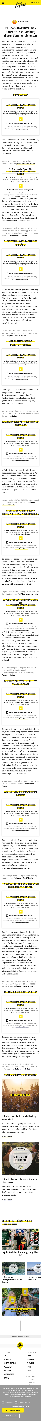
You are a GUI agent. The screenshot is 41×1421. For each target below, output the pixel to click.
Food (6, 1356)
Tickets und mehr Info (29, 594)
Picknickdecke (8, 765)
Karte (6, 1378)
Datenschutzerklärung (21, 130)
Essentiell (9, 1402)
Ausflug (7, 1359)
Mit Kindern (9, 1374)
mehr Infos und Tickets (26, 164)
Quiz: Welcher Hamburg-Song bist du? (20, 1254)
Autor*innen (30, 1376)
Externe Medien (24, 1402)
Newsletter (30, 1379)
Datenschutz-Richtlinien (23, 1396)
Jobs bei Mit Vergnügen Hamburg (30, 1383)
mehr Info (13, 416)
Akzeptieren (11, 1415)
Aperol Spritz (19, 58)
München (30, 1363)
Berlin (29, 1356)
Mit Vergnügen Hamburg (20, 4)
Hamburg (30, 1359)
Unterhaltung (10, 1363)
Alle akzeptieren (13, 1410)
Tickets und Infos (8, 675)
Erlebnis (7, 1370)
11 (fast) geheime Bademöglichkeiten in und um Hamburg (12, 1279)
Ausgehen (8, 1367)
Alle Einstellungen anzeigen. (20, 1406)
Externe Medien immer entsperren (21, 123)
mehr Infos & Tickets (18, 335)
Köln (28, 1367)
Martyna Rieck (23, 22)
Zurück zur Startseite (20, 1337)
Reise (28, 1370)
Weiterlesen (7, 1137)
